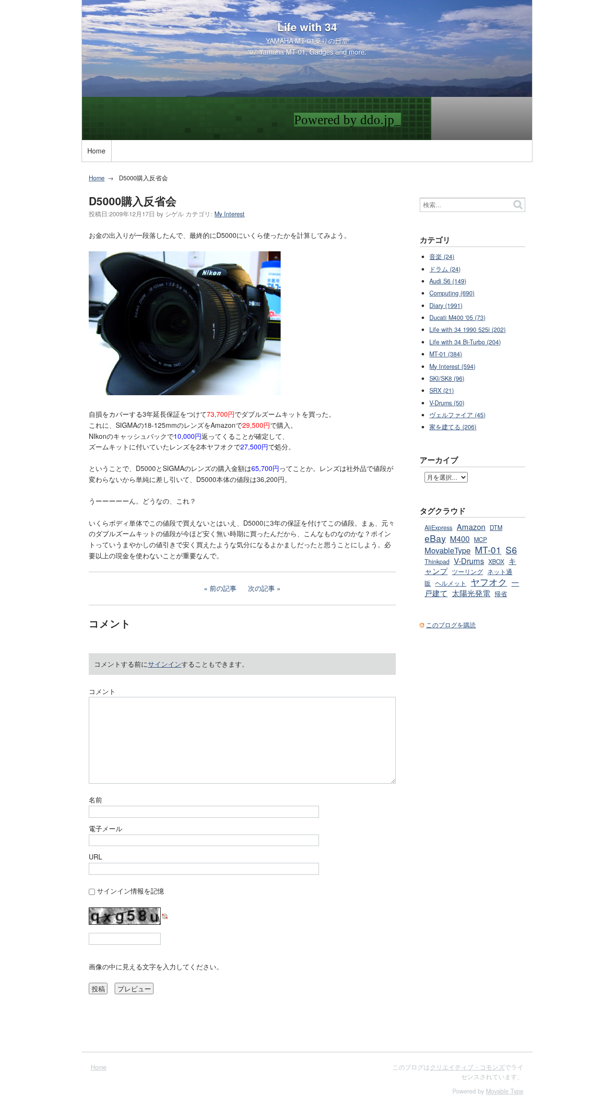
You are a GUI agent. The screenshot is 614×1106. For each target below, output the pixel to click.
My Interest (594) (452, 366)
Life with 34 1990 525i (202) (467, 329)
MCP (480, 539)
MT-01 (488, 549)
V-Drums (469, 560)
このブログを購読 (451, 625)
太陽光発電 (471, 593)
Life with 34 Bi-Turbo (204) (465, 342)
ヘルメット (450, 583)
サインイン (164, 664)
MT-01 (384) (445, 354)
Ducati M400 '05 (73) (457, 317)
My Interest (229, 214)
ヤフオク (489, 581)
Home (96, 150)
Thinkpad (437, 561)
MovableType (448, 550)
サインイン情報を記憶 (130, 890)
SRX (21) (441, 390)
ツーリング (467, 571)
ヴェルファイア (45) (457, 415)
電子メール (105, 828)
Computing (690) (451, 293)
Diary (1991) (445, 305)
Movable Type (504, 1091)
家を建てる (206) (452, 427)
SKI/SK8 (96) (446, 378)
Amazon (471, 526)
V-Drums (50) (446, 403)
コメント (102, 691)
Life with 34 (307, 27)
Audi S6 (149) (447, 281)
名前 (95, 799)
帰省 (501, 593)
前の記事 (223, 588)
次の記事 (261, 588)
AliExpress (438, 527)
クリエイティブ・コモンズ (467, 1067)
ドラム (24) (444, 269)
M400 (460, 538)
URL (95, 856)
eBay (435, 537)
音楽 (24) (441, 256)
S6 (511, 549)
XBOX (496, 561)
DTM (496, 527)
